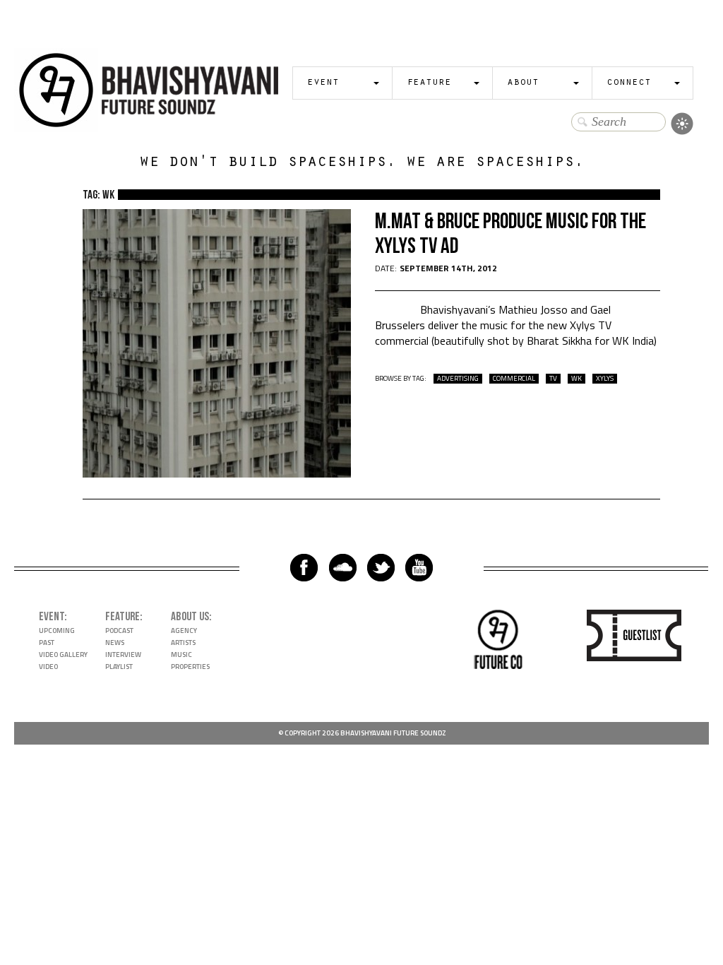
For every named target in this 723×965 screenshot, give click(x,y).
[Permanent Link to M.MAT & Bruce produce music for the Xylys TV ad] (217, 473)
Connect (629, 83)
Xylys (605, 379)
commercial (514, 379)
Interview (123, 654)
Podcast (119, 630)
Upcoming (57, 630)
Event (323, 83)
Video (48, 666)
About (523, 83)
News (114, 642)
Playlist (119, 666)
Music (181, 654)
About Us (190, 617)
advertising (458, 379)
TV (553, 379)
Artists (183, 642)
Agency (184, 630)
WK (576, 379)
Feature (429, 83)
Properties (190, 666)
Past (46, 642)
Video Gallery (63, 654)
